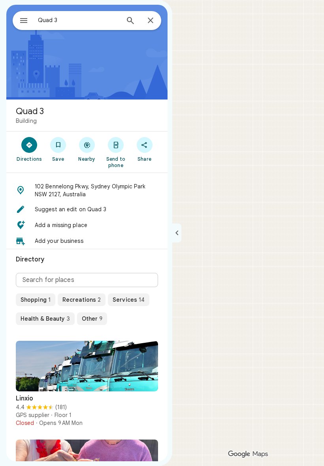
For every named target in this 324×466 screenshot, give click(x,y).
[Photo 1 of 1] (87, 366)
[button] (87, 190)
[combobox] (78, 20)
